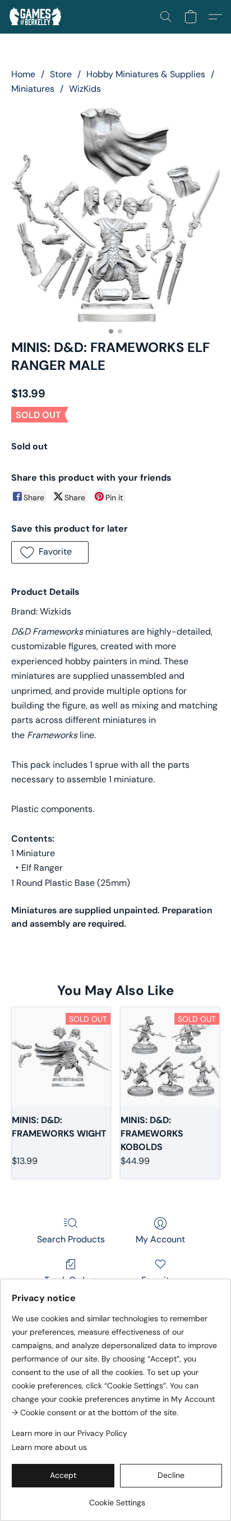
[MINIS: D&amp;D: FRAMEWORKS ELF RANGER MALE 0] (115, 215)
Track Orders (71, 1280)
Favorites (160, 1280)
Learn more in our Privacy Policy (69, 1433)
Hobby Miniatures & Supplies (145, 74)
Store (61, 74)
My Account (160, 1239)
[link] (117, 1498)
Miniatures (32, 89)
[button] (36, 17)
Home (23, 74)
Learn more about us (49, 1447)
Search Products (71, 1239)
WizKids (85, 89)
